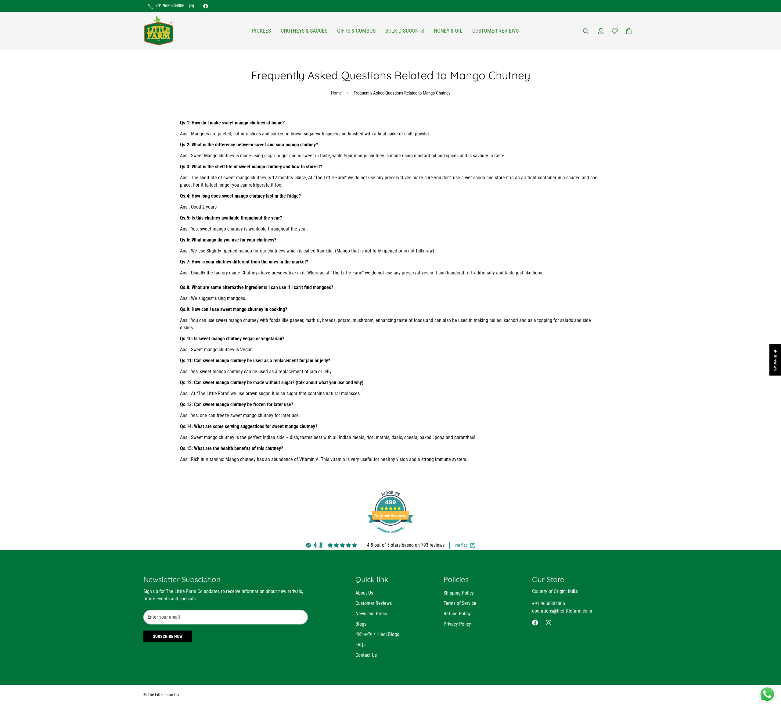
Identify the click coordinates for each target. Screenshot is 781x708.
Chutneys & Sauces (304, 31)
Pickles (261, 31)
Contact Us (366, 655)
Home (336, 93)
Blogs (360, 624)
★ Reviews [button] (775, 360)
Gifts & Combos (356, 31)
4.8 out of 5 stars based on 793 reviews (405, 545)
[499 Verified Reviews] (390, 536)
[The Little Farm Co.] (158, 31)
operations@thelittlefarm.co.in (562, 611)
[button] (629, 31)
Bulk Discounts (404, 31)
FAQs (360, 645)
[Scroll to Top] (769, 675)
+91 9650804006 (548, 603)
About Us (364, 593)
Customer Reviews (495, 31)
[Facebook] (205, 6)
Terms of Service (460, 603)
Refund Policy (457, 614)
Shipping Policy (459, 593)
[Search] (586, 31)
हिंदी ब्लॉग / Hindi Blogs (377, 634)
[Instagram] (191, 6)
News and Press (371, 614)
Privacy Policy (457, 624)
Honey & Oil (448, 31)
